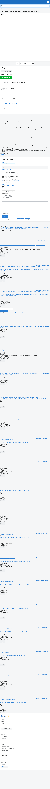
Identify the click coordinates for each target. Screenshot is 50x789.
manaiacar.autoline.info (6, 169)
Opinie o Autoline (4, 750)
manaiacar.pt (4, 184)
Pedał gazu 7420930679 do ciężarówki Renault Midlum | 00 (13, 679)
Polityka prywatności (5, 746)
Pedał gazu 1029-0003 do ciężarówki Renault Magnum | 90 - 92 (14, 514)
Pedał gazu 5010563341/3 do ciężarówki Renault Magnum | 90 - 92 (15, 702)
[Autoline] (5, 9)
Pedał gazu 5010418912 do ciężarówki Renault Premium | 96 (14, 442)
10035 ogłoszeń (11, 164)
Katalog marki (4, 752)
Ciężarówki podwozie (17, 228)
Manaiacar (4, 162)
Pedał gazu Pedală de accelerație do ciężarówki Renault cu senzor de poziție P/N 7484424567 (21, 420)
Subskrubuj (4, 311)
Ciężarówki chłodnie (39, 227)
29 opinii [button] (11, 167)
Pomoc (2, 723)
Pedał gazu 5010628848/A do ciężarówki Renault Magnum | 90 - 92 (15, 561)
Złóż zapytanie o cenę (7, 71)
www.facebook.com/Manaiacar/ (8, 185)
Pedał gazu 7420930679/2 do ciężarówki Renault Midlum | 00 (14, 608)
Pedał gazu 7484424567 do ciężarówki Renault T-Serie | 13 (13, 466)
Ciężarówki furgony (23, 227)
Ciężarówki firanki (9, 228)
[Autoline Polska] (8, 2)
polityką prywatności (20, 218)
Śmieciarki (24, 228)
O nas (2, 721)
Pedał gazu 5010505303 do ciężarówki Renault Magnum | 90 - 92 (14, 490)
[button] (48, 2)
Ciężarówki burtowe (31, 227)
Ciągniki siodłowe (8, 227)
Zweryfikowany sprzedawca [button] (9, 163)
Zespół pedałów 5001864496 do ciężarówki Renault (11, 350)
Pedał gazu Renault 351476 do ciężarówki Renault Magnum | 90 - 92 (15, 584)
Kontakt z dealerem (6, 77)
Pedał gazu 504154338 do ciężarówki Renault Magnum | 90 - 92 (14, 537)
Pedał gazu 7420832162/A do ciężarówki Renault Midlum (13, 655)
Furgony (13, 227)
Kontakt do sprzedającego (6, 725)
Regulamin (3, 744)
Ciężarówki (2, 227)
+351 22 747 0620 (15, 180)
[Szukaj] (48, 6)
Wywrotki (17, 227)
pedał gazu (13, 79)
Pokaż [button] (10, 180)
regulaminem (27, 218)
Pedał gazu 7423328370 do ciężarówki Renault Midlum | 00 (13, 631)
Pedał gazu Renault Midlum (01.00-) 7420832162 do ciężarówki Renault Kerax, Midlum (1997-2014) (22, 245)
